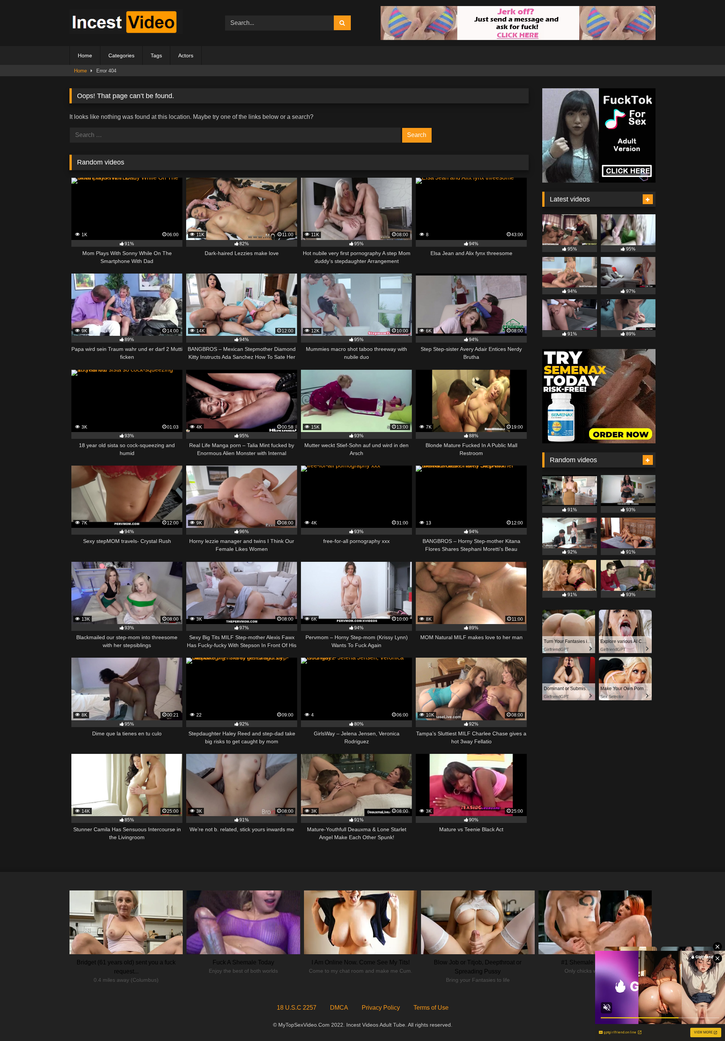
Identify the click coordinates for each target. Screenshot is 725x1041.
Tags (156, 55)
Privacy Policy (381, 1007)
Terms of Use (431, 1007)
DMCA (339, 1007)
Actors (185, 55)
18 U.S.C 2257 (296, 1007)
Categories (121, 55)
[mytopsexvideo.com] (126, 23)
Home (85, 55)
